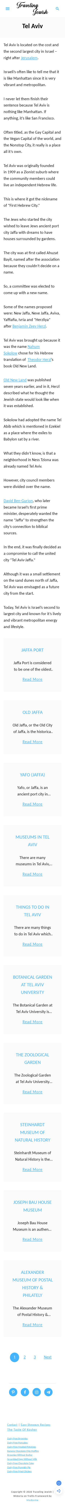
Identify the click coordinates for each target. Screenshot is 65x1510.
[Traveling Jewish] (32, 8)
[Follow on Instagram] (36, 1392)
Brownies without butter (19, 1455)
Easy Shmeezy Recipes (35, 1425)
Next (47, 1357)
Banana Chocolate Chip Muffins (23, 1451)
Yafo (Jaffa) (32, 775)
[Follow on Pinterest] (13, 1392)
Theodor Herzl (39, 360)
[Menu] (7, 9)
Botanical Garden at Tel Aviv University (32, 985)
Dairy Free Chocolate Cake (20, 1463)
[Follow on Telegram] (48, 1392)
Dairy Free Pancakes (17, 1443)
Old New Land (15, 380)
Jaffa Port (32, 650)
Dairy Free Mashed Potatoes (21, 1447)
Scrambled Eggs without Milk (22, 1459)
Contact (12, 1425)
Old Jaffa (33, 712)
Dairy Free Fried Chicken (19, 1471)
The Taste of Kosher (22, 1430)
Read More (33, 680)
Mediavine (32, 1500)
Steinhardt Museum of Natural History (32, 1133)
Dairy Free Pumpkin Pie (19, 1467)
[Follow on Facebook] (25, 1392)
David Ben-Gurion (18, 501)
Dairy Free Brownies (17, 1438)
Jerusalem (29, 58)
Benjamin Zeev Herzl (29, 326)
